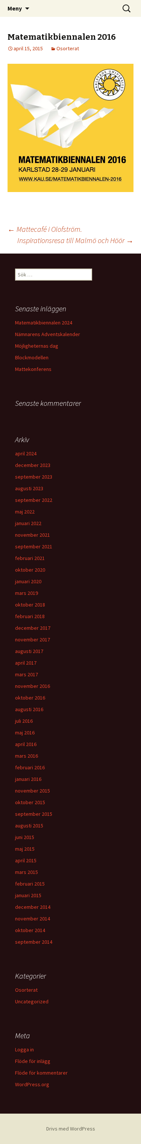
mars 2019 (26, 593)
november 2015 (32, 790)
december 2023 (32, 465)
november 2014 (32, 918)
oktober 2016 (30, 697)
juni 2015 (24, 837)
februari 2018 (30, 616)
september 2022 (33, 500)
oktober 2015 (30, 802)
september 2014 (33, 941)
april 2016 (25, 744)
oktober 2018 (30, 604)
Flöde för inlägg (32, 1061)
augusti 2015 (29, 825)
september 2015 (33, 814)
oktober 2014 (30, 930)
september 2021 (33, 546)
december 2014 (32, 907)
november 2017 (32, 639)
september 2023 (33, 476)
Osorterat (67, 48)
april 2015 (25, 860)
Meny (15, 8)
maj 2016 (25, 732)
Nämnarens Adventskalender (47, 334)
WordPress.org (32, 1084)
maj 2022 (25, 511)
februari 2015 (30, 883)
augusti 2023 (29, 488)
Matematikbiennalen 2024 (43, 322)
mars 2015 (26, 872)
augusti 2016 (29, 709)
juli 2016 (24, 721)
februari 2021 (30, 558)
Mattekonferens (33, 369)
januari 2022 (28, 523)
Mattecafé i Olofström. (45, 229)
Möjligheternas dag (36, 345)
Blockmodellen (32, 357)
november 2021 (32, 534)
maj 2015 (25, 848)
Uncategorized (32, 1001)
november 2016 (32, 686)
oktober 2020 (30, 569)
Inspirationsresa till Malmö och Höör (75, 240)
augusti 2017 (29, 651)
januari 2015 (28, 895)
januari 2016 (28, 779)
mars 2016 (26, 755)
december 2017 (32, 628)
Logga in (24, 1049)
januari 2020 (28, 581)
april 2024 (25, 453)
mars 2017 (26, 674)
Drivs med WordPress (70, 1128)
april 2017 (25, 662)
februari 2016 (30, 767)
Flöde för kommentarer (41, 1072)
